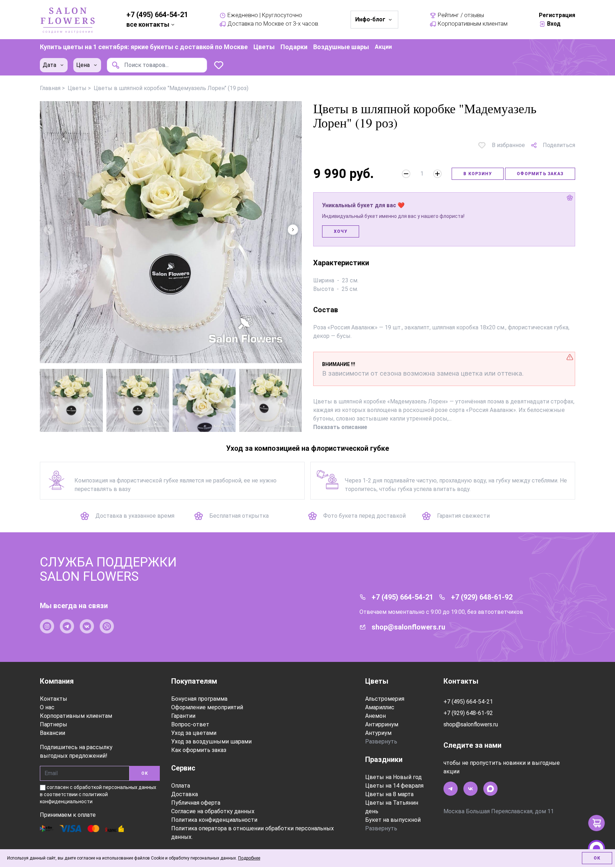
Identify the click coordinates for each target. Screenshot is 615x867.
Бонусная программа (199, 698)
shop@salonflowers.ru (408, 627)
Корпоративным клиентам (473, 23)
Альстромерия (384, 698)
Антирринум (381, 724)
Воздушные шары (341, 47)
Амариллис (379, 707)
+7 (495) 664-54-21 (157, 14)
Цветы (264, 47)
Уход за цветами (193, 733)
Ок (597, 858)
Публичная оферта (195, 802)
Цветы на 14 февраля (394, 785)
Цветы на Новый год (393, 777)
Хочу (340, 231)
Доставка (184, 794)
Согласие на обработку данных (212, 811)
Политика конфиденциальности (214, 819)
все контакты (147, 24)
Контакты (53, 698)
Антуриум (378, 733)
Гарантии (183, 715)
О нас (47, 707)
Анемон (375, 715)
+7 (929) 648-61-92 (481, 597)
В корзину (477, 173)
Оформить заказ (540, 173)
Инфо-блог (370, 19)
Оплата (180, 785)
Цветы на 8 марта (389, 794)
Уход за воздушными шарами (211, 741)
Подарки (294, 47)
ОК (144, 773)
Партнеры (53, 724)
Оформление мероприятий (207, 707)
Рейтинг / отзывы (461, 15)
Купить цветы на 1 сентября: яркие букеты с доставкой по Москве (144, 47)
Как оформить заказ (198, 750)
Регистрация (557, 15)
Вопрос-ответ (190, 724)
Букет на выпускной (393, 819)
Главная (50, 88)
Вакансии (52, 733)
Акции (383, 46)
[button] (293, 229)
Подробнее (249, 858)
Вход (554, 23)
